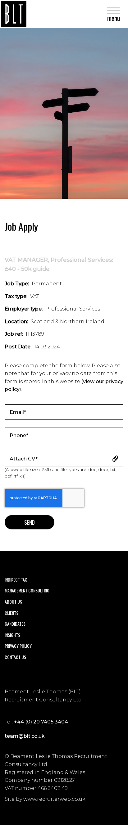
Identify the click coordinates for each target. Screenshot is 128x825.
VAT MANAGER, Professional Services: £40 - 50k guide (59, 264)
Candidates (15, 623)
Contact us (15, 657)
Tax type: (16, 296)
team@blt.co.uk (25, 736)
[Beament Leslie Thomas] (14, 14)
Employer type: (24, 309)
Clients (11, 613)
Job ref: (14, 334)
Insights (12, 635)
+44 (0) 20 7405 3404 (41, 722)
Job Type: (17, 284)
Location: (16, 321)
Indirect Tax (16, 579)
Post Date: (18, 347)
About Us (13, 601)
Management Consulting (27, 590)
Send (29, 522)
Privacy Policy (18, 645)
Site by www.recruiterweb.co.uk (45, 799)
